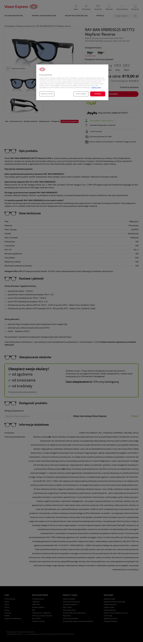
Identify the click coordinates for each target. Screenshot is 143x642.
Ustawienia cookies (47, 93)
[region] (72, 82)
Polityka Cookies (96, 87)
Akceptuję (98, 93)
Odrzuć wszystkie (81, 93)
